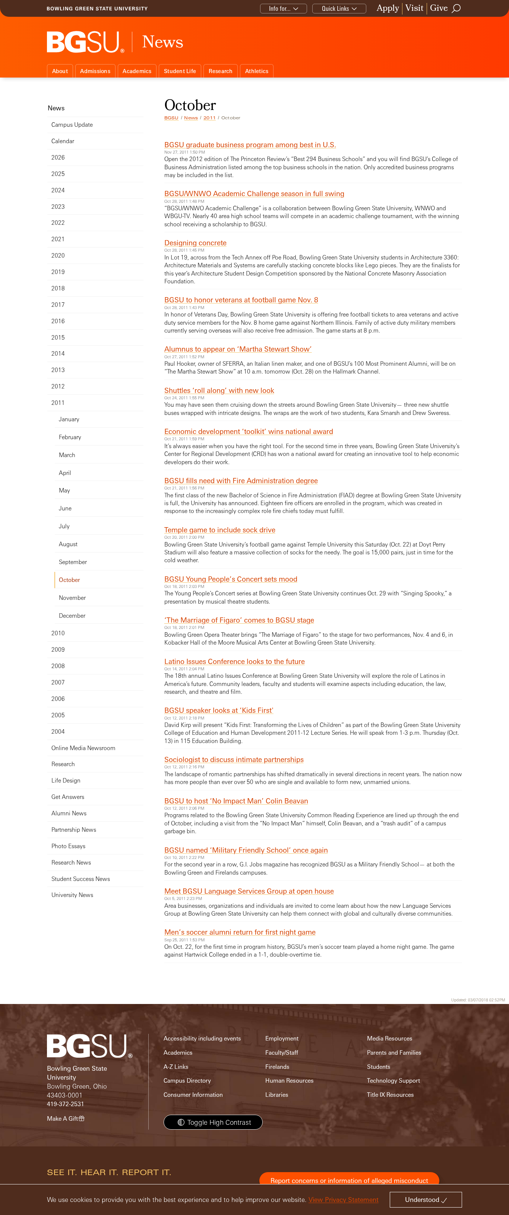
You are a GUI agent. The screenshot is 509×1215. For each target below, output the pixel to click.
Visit (414, 9)
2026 (58, 157)
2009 (58, 649)
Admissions (95, 71)
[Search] (456, 9)
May (64, 490)
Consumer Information (193, 1094)
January (69, 419)
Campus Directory (187, 1080)
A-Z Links (176, 1066)
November (72, 597)
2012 (58, 386)
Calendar (62, 141)
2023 (58, 206)
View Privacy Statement (344, 1199)
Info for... (280, 8)
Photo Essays (68, 846)
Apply (388, 9)
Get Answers (67, 796)
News (191, 117)
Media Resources (389, 1038)
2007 (58, 682)
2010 (58, 633)
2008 (58, 666)
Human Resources (289, 1080)
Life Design (65, 780)
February (70, 437)
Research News (71, 862)
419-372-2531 (65, 1104)
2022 (58, 222)
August (68, 544)
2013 (58, 370)
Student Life (180, 71)
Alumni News (68, 813)
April (65, 472)
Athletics (256, 71)
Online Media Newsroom (83, 748)
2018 (58, 288)
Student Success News (80, 878)
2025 (58, 173)
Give (439, 9)
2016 (58, 321)
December (72, 615)
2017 (58, 304)
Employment (281, 1038)
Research (221, 71)
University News (72, 894)
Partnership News (73, 829)
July (64, 526)
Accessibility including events (202, 1038)
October (69, 579)
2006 (58, 698)
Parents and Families (394, 1052)
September (73, 562)
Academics (137, 71)
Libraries (276, 1094)
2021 (58, 239)
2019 (58, 272)
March (67, 455)
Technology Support (393, 1080)
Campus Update (72, 124)
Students (379, 1066)
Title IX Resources (390, 1094)
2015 (58, 337)
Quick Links (335, 8)
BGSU (171, 117)
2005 (58, 715)
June (65, 508)
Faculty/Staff (281, 1052)
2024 (58, 190)
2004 (58, 731)
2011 (209, 117)
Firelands (277, 1066)
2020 (58, 255)
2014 (58, 353)
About (60, 71)
